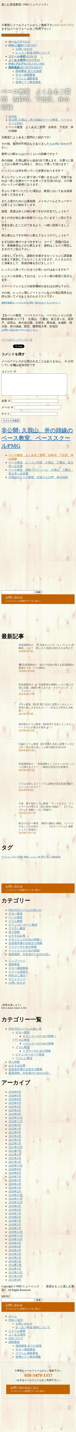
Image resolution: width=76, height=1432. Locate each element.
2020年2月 (14, 1191)
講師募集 (56, 857)
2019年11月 (15, 1198)
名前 (6, 400)
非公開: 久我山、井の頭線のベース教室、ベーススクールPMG (37, 438)
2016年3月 (14, 1254)
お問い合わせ (24, 49)
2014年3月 (14, 1261)
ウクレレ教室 (16, 928)
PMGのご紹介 (17, 975)
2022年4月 (14, 1136)
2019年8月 (14, 1209)
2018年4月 (14, 1250)
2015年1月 (14, 1257)
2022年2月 (14, 1139)
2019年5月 (14, 1220)
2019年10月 (15, 1202)
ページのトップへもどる (17, 339)
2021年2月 (14, 1161)
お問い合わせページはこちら (19, 330)
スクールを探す (18, 971)
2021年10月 (15, 1147)
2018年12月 (15, 1231)
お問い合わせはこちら (15, 35)
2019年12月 (15, 1195)
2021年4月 (14, 1154)
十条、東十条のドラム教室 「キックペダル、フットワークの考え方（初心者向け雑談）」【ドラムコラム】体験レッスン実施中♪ (46, 806)
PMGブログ (15, 1338)
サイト (5, 413)
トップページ (16, 960)
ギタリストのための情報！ (25, 939)
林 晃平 (41, 857)
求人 (48, 857)
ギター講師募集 (25, 74)
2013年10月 (15, 1276)
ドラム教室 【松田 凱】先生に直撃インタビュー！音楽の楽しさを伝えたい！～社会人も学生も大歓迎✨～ (46, 707)
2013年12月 (15, 1272)
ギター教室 (15, 913)
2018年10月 (15, 1239)
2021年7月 (14, 1150)
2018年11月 (15, 1235)
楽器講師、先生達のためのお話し (29, 954)
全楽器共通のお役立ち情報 (25, 943)
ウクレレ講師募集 (27, 78)
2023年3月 (14, 1128)
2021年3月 (14, 1158)
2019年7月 (14, 1213)
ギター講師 (17, 857)
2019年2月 (14, 1224)
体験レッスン (30, 857)
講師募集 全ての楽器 (29, 71)
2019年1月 (14, 1228)
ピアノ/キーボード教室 (22, 924)
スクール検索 (16, 1331)
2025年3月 (14, 1110)
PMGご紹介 (15, 1319)
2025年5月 (14, 1102)
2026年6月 (14, 1095)
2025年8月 (14, 1099)
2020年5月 (14, 1180)
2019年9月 (14, 1206)
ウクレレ (6, 857)
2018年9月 (14, 1242)
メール (7, 407)
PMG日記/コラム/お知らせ (25, 910)
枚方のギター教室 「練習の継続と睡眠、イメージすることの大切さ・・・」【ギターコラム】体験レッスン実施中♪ (46, 826)
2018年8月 (14, 1246)
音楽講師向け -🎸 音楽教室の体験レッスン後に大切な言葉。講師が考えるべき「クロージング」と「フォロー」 (46, 687)
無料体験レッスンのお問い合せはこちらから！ (31, 302)
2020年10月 (15, 1165)
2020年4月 (14, 1184)
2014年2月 (14, 1265)
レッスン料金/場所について (33, 52)
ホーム (12, 1316)
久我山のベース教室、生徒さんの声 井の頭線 (38, 477)
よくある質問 (16, 1334)
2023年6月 (14, 1125)
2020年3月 (14, 1187)
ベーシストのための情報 (24, 950)
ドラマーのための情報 (22, 946)
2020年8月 (14, 1172)
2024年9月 (14, 1114)
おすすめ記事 (16, 935)
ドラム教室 (15, 921)
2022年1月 (14, 1143)
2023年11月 (15, 1121)
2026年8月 (14, 1091)
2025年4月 (14, 1106)
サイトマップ (16, 979)
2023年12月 (15, 1117)
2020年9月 (14, 1169)
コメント (8, 371)
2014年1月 (14, 1268)
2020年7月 (14, 1176)
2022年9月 (14, 1132)
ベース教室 (15, 917)
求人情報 (14, 932)
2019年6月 (14, 1217)
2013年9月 (14, 1279)
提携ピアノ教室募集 (28, 82)
